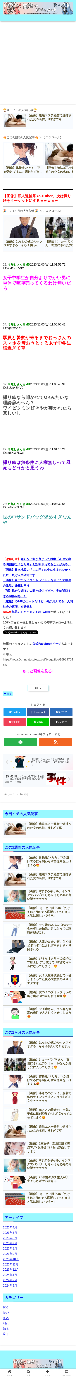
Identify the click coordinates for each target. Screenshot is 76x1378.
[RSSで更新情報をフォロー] (55, 742)
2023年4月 (10, 1227)
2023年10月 (11, 1259)
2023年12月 (11, 1269)
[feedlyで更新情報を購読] (20, 742)
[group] (23, 160)
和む (6, 1323)
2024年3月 (10, 1285)
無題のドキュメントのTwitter (31, 611)
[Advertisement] (38, 61)
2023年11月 (10, 1264)
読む (6, 1312)
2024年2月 (10, 1280)
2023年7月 (10, 1243)
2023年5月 (10, 1232)
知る (9, 693)
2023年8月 (10, 1248)
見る (6, 1318)
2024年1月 (10, 1274)
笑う (6, 1307)
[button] (66, 162)
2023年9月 (10, 1253)
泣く (6, 1333)
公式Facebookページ (46, 643)
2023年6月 (10, 1238)
